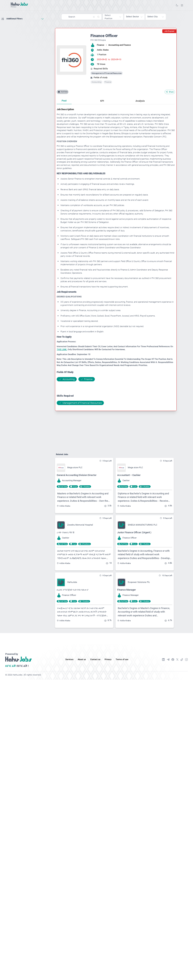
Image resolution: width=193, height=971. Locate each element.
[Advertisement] (22, 28)
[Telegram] (168, 659)
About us (82, 659)
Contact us (95, 659)
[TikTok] (182, 659)
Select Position (108, 17)
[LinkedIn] (163, 659)
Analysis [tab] (140, 100)
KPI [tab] (102, 100)
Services (69, 659)
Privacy (108, 659)
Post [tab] (64, 100)
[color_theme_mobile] (177, 5)
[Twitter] (177, 659)
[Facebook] (173, 659)
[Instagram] (186, 659)
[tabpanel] (116, 256)
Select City (152, 16)
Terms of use (122, 659)
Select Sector (132, 16)
